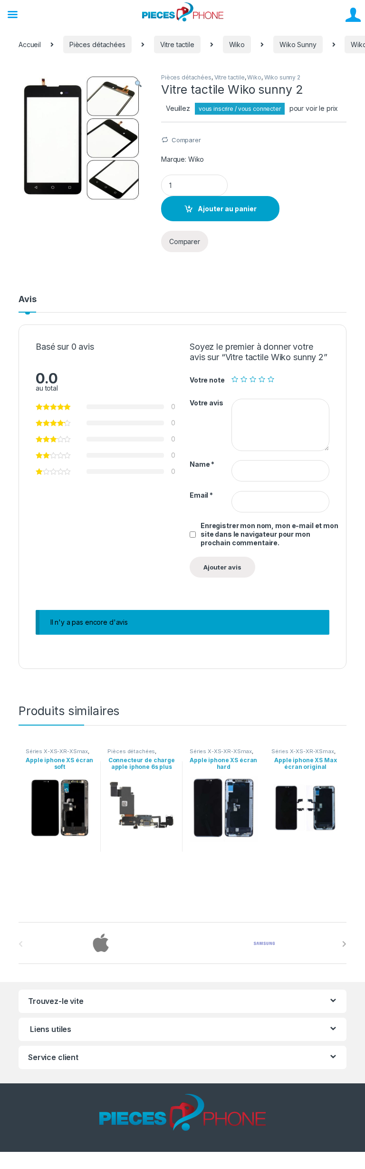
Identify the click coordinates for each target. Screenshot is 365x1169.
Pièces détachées (97, 44)
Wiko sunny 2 (282, 77)
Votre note (207, 380)
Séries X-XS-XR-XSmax (57, 751)
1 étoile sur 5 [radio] (234, 379)
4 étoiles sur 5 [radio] (262, 379)
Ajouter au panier (227, 209)
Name (202, 464)
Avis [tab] (27, 299)
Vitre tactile (177, 44)
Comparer (186, 140)
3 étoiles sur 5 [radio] (253, 379)
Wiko (237, 44)
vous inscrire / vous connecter (240, 108)
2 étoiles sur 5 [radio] (243, 379)
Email (201, 495)
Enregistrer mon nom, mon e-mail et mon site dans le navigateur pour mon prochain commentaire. (269, 534)
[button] (138, 83)
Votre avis (206, 403)
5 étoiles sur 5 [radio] (271, 379)
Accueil (30, 44)
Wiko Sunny (298, 44)
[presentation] (344, 944)
